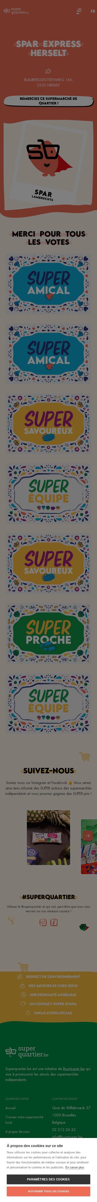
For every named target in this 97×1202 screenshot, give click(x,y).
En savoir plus (74, 1167)
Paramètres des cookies (48, 1179)
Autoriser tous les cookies (48, 1191)
